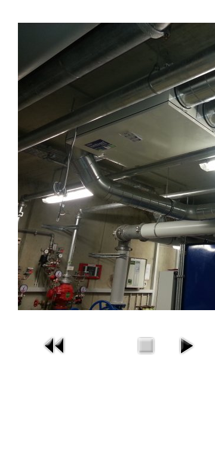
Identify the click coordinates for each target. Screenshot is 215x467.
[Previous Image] (55, 345)
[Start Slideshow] (186, 345)
